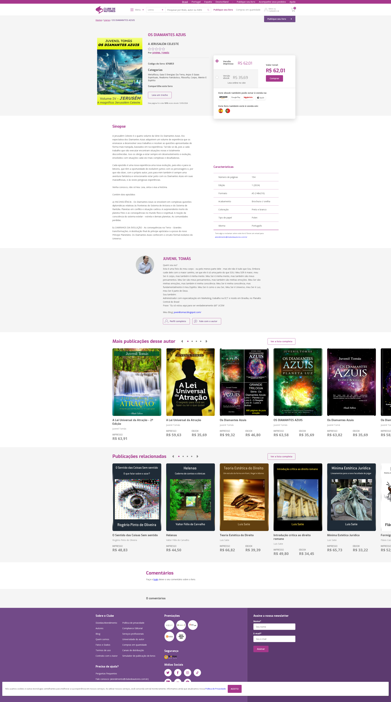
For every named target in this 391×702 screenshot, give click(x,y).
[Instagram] (187, 672)
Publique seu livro (246, 1)
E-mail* (257, 633)
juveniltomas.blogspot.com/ (187, 312)
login (155, 579)
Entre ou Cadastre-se (274, 9)
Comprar (274, 78)
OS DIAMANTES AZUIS (288, 420)
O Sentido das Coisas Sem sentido (135, 535)
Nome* (257, 621)
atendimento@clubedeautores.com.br (231, 237)
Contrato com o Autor (107, 655)
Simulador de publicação (138, 655)
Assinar (261, 648)
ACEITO (235, 688)
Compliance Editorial (132, 628)
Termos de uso (103, 650)
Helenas (171, 535)
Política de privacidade (133, 622)
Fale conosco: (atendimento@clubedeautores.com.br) (122, 679)
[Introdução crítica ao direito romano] (298, 497)
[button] (182, 341)
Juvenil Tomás (119, 428)
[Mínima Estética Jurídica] (351, 497)
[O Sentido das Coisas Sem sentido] (136, 497)
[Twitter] (168, 672)
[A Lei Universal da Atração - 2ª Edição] (136, 382)
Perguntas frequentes (106, 673)
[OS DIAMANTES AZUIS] (298, 382)
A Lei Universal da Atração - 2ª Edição (132, 422)
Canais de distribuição (133, 650)
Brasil (185, 1)
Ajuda (292, 1)
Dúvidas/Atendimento (106, 622)
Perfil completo (178, 321)
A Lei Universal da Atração (183, 420)
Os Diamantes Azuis (233, 420)
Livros (107, 20)
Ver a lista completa (281, 341)
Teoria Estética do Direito (237, 535)
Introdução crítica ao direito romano (292, 537)
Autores (99, 628)
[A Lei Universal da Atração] (190, 382)
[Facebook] (177, 672)
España (208, 1)
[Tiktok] (197, 672)
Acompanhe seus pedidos (272, 1)
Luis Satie (224, 540)
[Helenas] (190, 497)
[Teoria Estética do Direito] (244, 497)
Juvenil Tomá (333, 425)
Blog (98, 633)
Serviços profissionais (133, 633)
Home (99, 20)
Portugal (196, 1)
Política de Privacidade (215, 688)
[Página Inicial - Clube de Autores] (105, 10)
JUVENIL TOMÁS (160, 52)
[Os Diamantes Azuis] (244, 382)
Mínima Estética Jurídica (343, 535)
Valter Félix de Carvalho (177, 540)
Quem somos (102, 639)
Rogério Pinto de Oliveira (124, 540)
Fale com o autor (208, 321)
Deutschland (222, 1)
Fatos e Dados (103, 644)
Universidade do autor (133, 639)
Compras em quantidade (248, 9)
